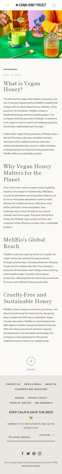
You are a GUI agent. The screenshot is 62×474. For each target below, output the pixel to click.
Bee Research (44, 403)
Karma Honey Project (31, 465)
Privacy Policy (37, 398)
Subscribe (44, 435)
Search (19, 398)
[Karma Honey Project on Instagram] (39, 453)
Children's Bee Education (31, 389)
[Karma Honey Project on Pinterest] (34, 453)
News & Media (32, 384)
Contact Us (13, 384)
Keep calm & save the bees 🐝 (31, 415)
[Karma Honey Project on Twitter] (28, 453)
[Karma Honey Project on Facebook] (22, 453)
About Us (50, 384)
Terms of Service (20, 403)
